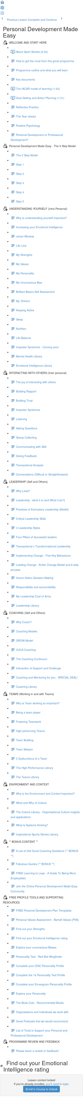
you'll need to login (57, 1084)
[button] (2, 3)
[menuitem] (2, 9)
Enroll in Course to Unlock (41, 1089)
